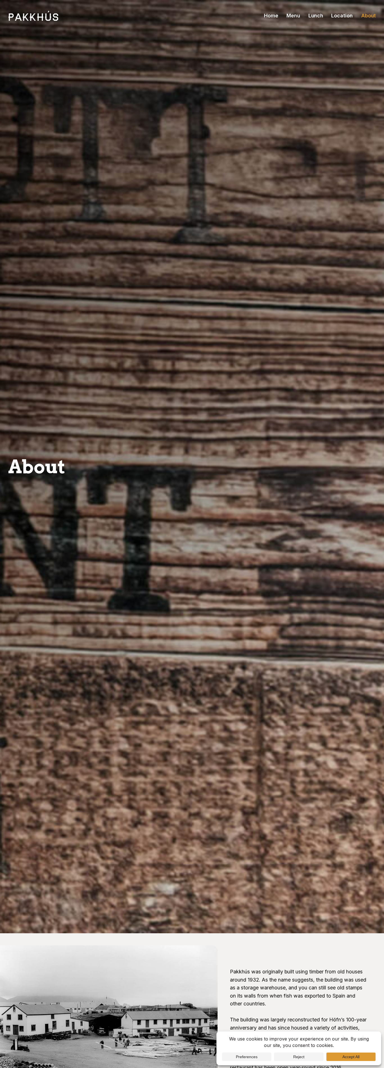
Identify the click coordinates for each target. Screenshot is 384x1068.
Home (271, 16)
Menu (293, 16)
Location (342, 16)
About (368, 16)
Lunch (315, 16)
